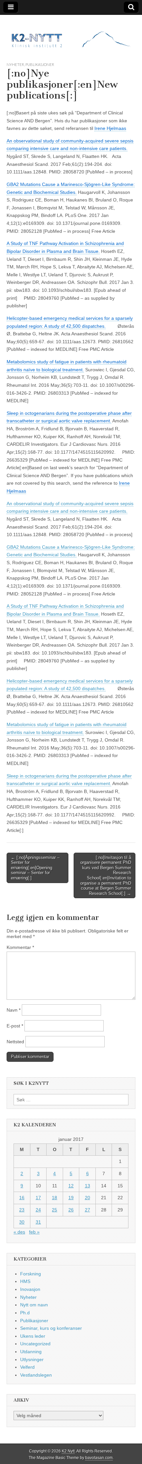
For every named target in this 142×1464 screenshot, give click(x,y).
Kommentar (20, 947)
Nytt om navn (34, 1304)
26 (71, 1209)
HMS (25, 1281)
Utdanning (31, 1351)
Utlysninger (32, 1359)
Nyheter (15, 64)
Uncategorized (35, 1343)
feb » (34, 1232)
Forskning (30, 1273)
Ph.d (25, 1312)
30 (21, 1222)
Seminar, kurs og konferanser (51, 1328)
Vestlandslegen (36, 1375)
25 (54, 1209)
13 (87, 1185)
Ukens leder (32, 1336)
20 (87, 1197)
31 (38, 1222)
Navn (13, 1010)
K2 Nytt (68, 1451)
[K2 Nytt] (71, 33)
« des (19, 1232)
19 (71, 1197)
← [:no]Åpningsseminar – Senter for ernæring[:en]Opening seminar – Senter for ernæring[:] (35, 867)
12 (71, 1185)
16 (21, 1197)
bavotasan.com (99, 1457)
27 (87, 1209)
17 (38, 1197)
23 (21, 1209)
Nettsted (15, 1041)
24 (38, 1209)
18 (54, 1197)
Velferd (27, 1367)
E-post (15, 1025)
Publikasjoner (39, 64)
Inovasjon (30, 1289)
